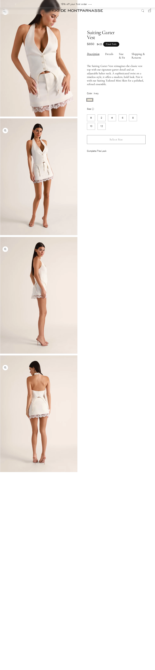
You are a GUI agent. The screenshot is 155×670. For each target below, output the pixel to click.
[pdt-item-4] (3, 485)
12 (101, 126)
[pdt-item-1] (3, 473)
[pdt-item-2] (3, 477)
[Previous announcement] (16, 4)
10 (91, 126)
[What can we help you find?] (142, 10)
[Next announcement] (137, 4)
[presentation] (90, 100)
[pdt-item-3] (3, 481)
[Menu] (4, 10)
